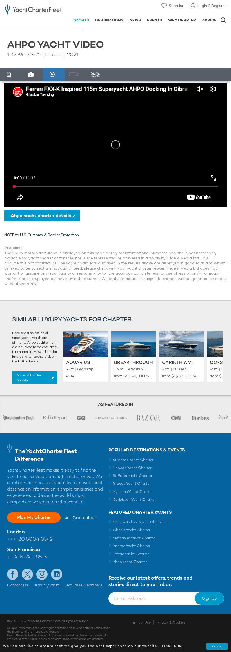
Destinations (109, 20)
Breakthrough (133, 362)
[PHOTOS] (32, 74)
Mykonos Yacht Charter (133, 491)
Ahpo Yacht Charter (130, 561)
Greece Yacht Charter (132, 483)
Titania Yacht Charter (131, 553)
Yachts (81, 20)
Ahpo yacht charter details (41, 216)
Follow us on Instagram (42, 574)
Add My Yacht (47, 585)
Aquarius (78, 362)
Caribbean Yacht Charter (134, 499)
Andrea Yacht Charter (132, 545)
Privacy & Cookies (171, 622)
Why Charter (182, 20)
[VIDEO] (54, 74)
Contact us (83, 517)
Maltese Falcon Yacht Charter (138, 522)
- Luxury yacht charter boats (33, 10)
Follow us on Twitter (27, 574)
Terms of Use (140, 622)
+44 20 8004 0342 (30, 539)
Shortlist (176, 5)
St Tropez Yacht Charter (133, 459)
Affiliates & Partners (84, 585)
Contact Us (17, 585)
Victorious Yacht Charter (134, 537)
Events (154, 20)
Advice (209, 20)
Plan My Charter (33, 517)
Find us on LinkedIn (56, 574)
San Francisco (23, 549)
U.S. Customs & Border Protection (49, 234)
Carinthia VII (178, 362)
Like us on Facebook (12, 574)
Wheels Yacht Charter (132, 530)
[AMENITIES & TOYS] (97, 74)
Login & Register (211, 5)
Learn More (172, 646)
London (16, 531)
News (135, 20)
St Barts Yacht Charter (132, 475)
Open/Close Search (223, 20)
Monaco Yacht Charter (132, 467)
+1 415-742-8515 (27, 556)
